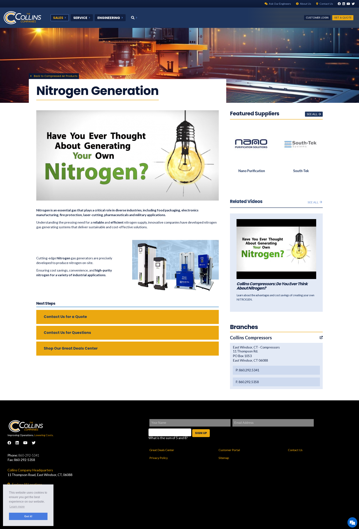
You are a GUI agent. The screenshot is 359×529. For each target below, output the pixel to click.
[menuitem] (59, 17)
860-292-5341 (28, 455)
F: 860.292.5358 (247, 382)
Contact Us (295, 450)
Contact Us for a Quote (65, 316)
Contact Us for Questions (67, 332)
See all (312, 114)
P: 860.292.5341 (247, 370)
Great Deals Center (161, 450)
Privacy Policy (158, 458)
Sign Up (201, 433)
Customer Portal (229, 450)
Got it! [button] (28, 516)
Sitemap (224, 458)
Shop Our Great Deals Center (71, 348)
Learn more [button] (17, 506)
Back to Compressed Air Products (55, 76)
